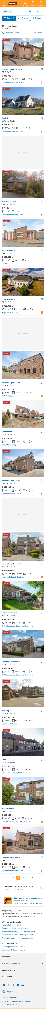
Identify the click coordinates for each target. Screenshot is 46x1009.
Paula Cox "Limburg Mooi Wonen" (15, 773)
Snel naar (6, 956)
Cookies (27, 1001)
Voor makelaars (8, 970)
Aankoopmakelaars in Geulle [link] (13, 946)
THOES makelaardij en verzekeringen (17, 626)
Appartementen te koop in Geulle (15, 928)
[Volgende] (32, 878)
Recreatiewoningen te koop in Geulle (17, 938)
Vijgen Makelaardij (9, 724)
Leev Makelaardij (9, 445)
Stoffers (5, 264)
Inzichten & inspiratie (11, 963)
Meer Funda (7, 977)
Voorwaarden (15, 1001)
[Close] (10, 11)
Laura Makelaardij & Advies (13, 577)
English (10, 991)
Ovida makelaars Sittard (11, 494)
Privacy (5, 1001)
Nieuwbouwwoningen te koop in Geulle (18, 931)
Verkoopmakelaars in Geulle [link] (13, 950)
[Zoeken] (30, 11)
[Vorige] (13, 878)
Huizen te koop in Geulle (12, 925)
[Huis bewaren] (41, 69)
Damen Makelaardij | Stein (12, 82)
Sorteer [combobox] (41, 32)
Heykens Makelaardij (10, 312)
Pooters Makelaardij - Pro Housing (16, 822)
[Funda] (13, 3)
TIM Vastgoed (7, 396)
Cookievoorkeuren (11, 1004)
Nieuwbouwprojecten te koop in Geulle (18, 935)
